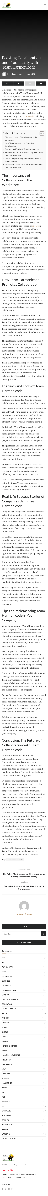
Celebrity (6, 985)
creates (36, 226)
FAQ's (4, 1013)
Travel (5, 1129)
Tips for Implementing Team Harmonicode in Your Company (23, 159)
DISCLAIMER (6, 1178)
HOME (4, 1051)
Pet (3, 1097)
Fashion (5, 1018)
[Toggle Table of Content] (40, 133)
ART (3, 962)
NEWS (4, 1088)
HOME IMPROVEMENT (11, 1055)
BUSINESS (6, 981)
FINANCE (5, 1023)
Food (4, 1027)
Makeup (5, 1078)
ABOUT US (14, 1175)
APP (3, 958)
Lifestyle (6, 1074)
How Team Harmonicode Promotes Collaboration (19, 144)
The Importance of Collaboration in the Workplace (21, 138)
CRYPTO (5, 995)
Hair (4, 1037)
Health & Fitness (9, 1046)
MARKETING (7, 1083)
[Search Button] (43, 933)
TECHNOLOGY (8, 1125)
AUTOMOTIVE (7, 967)
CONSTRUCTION (9, 990)
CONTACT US (19, 1178)
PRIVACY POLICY (27, 1175)
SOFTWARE (6, 1116)
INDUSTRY (6, 1060)
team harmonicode (15, 860)
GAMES (5, 1032)
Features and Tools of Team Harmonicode (22, 149)
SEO (3, 1106)
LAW (4, 1069)
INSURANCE (7, 1064)
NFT (3, 1092)
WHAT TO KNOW (9, 1139)
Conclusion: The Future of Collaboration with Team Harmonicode (23, 165)
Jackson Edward (16, 74)
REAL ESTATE (7, 1102)
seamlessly (28, 116)
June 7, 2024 (31, 74)
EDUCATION (7, 1004)
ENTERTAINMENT (9, 1009)
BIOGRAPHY (7, 976)
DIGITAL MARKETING (10, 999)
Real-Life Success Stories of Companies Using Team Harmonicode (24, 153)
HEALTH (5, 1041)
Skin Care (6, 1111)
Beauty (5, 972)
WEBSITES (6, 1134)
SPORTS (5, 1120)
